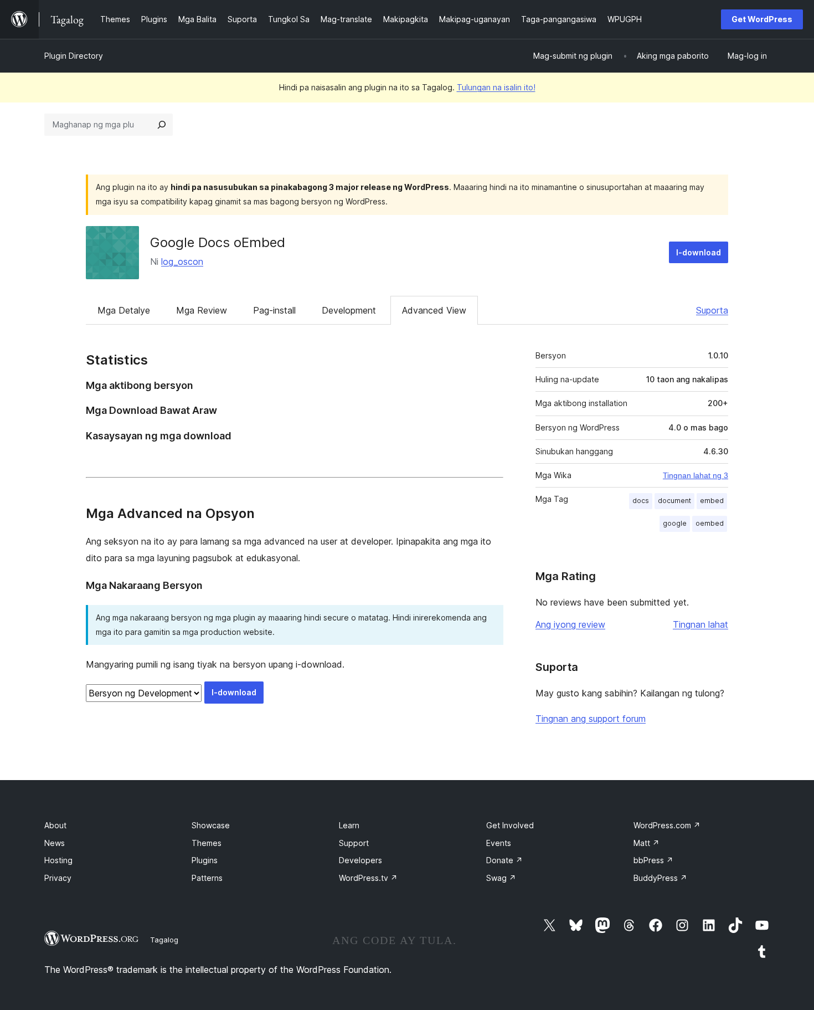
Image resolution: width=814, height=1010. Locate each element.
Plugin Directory (73, 55)
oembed (709, 523)
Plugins (205, 860)
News (54, 843)
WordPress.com (666, 825)
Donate (504, 860)
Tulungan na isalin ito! (496, 87)
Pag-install (274, 310)
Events (498, 843)
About (55, 825)
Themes (206, 843)
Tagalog (164, 939)
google (675, 523)
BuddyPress (660, 878)
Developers (360, 860)
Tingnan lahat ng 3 (695, 475)
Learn (349, 825)
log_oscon (182, 261)
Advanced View (434, 310)
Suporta (712, 310)
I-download (698, 252)
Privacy (57, 878)
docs (640, 500)
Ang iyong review (570, 624)
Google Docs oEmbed (217, 242)
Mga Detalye (123, 310)
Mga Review (201, 310)
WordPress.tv (368, 878)
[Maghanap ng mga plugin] (162, 125)
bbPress (653, 860)
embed (712, 500)
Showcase (211, 825)
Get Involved (510, 825)
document (674, 500)
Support (354, 843)
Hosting (58, 860)
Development (349, 310)
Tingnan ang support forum (590, 718)
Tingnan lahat (700, 624)
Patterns (207, 878)
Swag (501, 878)
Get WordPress (761, 19)
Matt (646, 843)
